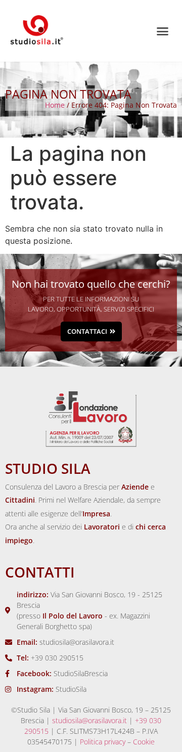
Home (55, 105)
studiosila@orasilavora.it (89, 720)
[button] (162, 30)
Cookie (144, 741)
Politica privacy (102, 741)
